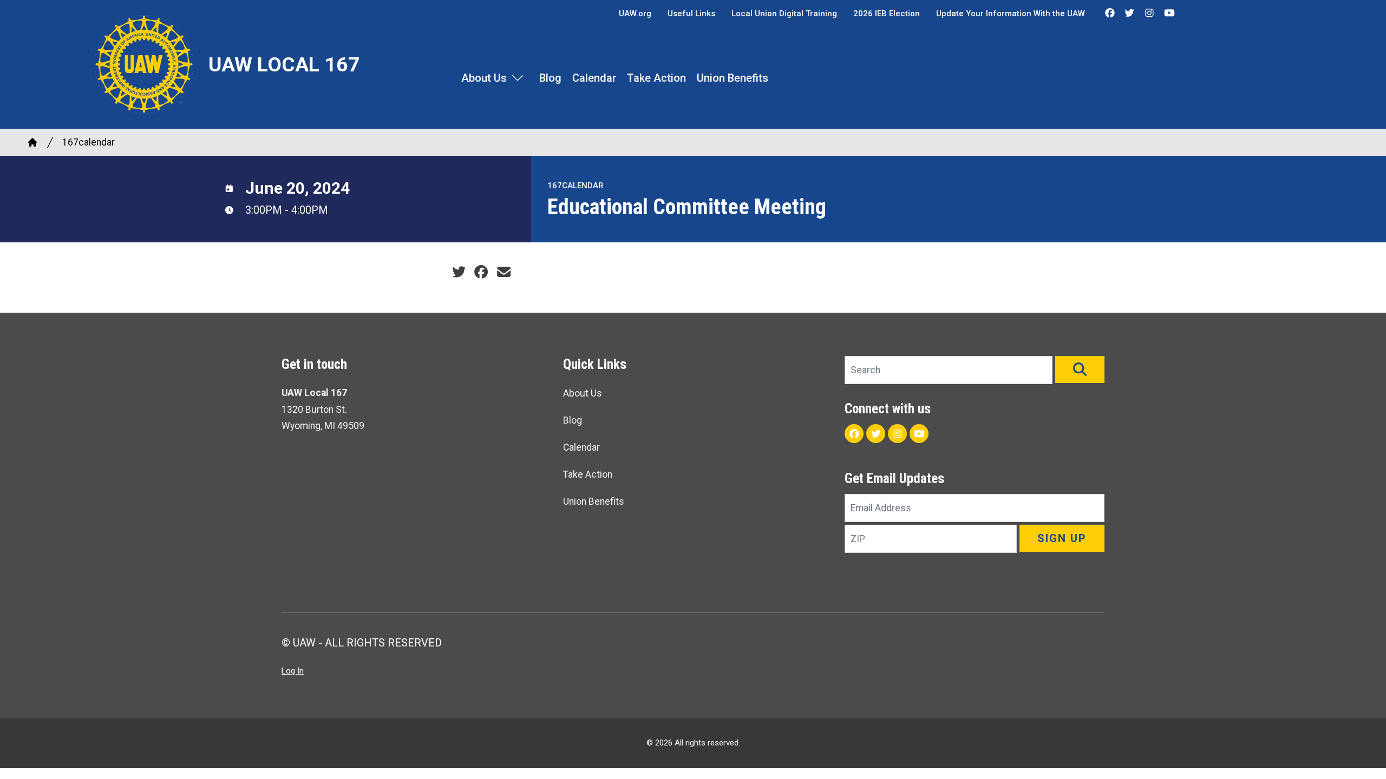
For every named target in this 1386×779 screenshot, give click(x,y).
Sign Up (1062, 538)
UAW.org (635, 13)
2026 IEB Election (886, 13)
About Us (484, 77)
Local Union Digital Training (784, 13)
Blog (550, 77)
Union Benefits (732, 77)
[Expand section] (517, 77)
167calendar (88, 142)
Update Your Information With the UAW (1010, 13)
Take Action (656, 77)
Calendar (594, 77)
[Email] (503, 272)
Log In (293, 671)
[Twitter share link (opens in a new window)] (458, 272)
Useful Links (691, 13)
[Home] (32, 142)
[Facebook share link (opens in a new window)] (481, 272)
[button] (1079, 369)
